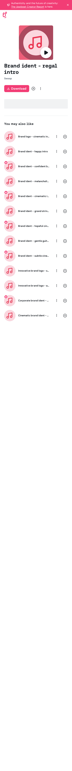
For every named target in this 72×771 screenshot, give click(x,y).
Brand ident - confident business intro (34, 166)
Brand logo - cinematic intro (34, 136)
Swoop (8, 78)
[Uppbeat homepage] (5, 14)
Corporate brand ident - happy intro (34, 300)
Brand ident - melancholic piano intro (34, 181)
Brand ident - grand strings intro (34, 211)
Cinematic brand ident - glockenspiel (34, 315)
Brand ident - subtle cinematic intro (34, 255)
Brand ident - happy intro (33, 151)
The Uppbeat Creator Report (27, 6)
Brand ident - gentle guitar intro (34, 240)
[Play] (46, 52)
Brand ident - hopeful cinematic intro (34, 226)
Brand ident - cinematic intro (34, 196)
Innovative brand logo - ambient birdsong (34, 285)
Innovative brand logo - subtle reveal (34, 270)
